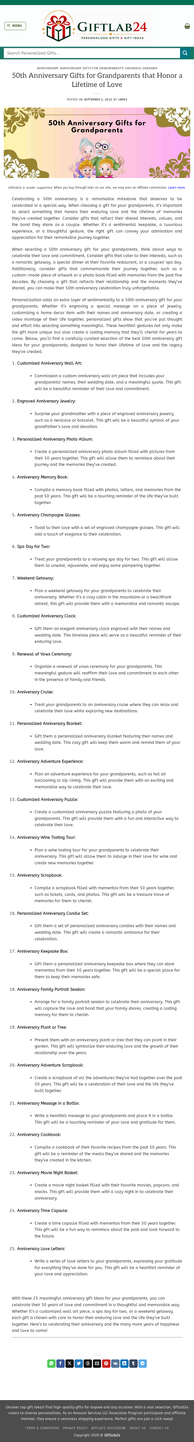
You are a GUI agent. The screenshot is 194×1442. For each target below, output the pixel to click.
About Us (138, 1428)
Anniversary (47, 68)
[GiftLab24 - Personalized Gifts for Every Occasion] (97, 26)
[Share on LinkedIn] (124, 1363)
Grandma (133, 68)
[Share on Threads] (88, 1363)
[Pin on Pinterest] (106, 1363)
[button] (15, 26)
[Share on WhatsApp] (51, 1363)
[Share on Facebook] (60, 1363)
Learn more (177, 187)
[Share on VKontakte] (115, 1363)
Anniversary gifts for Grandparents (92, 68)
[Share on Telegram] (142, 1363)
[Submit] (185, 53)
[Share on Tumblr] (133, 1363)
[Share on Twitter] (79, 1363)
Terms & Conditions (42, 1428)
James (122, 99)
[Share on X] (69, 1363)
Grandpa (149, 68)
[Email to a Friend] (97, 1363)
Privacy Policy (75, 1428)
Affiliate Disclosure (108, 1428)
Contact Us (159, 1428)
